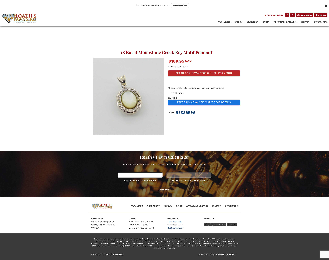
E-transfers (320, 22)
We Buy (239, 22)
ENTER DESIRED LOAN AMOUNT (140, 180)
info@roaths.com (174, 228)
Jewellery (252, 22)
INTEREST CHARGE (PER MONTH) (189, 180)
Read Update (180, 5)
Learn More (164, 190)
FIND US (322, 15)
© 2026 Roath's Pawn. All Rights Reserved (107, 254)
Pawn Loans (224, 22)
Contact (305, 22)
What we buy (153, 206)
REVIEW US (306, 15)
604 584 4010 (274, 15)
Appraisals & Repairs (285, 22)
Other (266, 22)
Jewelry (168, 206)
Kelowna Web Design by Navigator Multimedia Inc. (218, 254)
